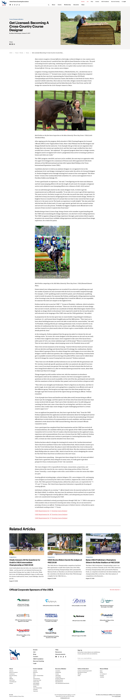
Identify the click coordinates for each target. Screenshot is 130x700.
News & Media (104, 668)
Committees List (12, 681)
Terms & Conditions (13, 696)
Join (87, 1)
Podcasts (102, 675)
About (11, 668)
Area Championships (37, 687)
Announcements (60, 654)
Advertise (102, 677)
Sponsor (11, 683)
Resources (58, 652)
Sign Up (80, 650)
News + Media (19, 52)
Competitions (12, 557)
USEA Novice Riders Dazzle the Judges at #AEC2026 (65, 561)
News (27, 52)
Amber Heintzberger (16, 33)
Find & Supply (118, 696)
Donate (82, 1)
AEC (34, 677)
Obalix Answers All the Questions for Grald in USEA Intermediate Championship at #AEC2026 (24, 562)
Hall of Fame (12, 680)
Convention (57, 670)
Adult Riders (58, 675)
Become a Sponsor (115, 589)
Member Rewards (59, 680)
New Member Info (59, 681)
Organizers (35, 691)
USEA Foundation (105, 1)
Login (124, 1)
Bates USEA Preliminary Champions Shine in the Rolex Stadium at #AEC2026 (103, 561)
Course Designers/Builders (16, 19)
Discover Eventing (115, 1)
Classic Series (36, 681)
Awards (34, 686)
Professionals (58, 672)
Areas (10, 677)
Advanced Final (36, 678)
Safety (79, 675)
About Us (11, 670)
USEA (10, 52)
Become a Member (60, 668)
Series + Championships (38, 675)
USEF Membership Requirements (62, 683)
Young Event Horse (37, 680)
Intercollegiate (36, 683)
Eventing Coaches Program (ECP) (85, 670)
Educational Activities (82, 672)
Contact (97, 1)
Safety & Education (83, 668)
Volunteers (35, 689)
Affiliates (11, 678)
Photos (101, 672)
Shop (92, 1)
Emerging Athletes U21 (60, 678)
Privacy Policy (21, 696)
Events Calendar (37, 668)
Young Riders (58, 677)
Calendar (35, 670)
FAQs (56, 649)
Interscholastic (36, 684)
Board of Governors (13, 672)
